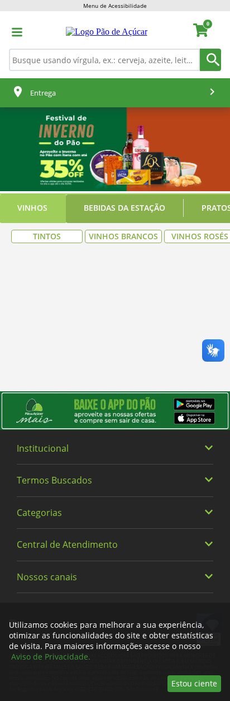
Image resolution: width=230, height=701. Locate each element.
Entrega (43, 93)
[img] (115, 410)
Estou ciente (194, 683)
